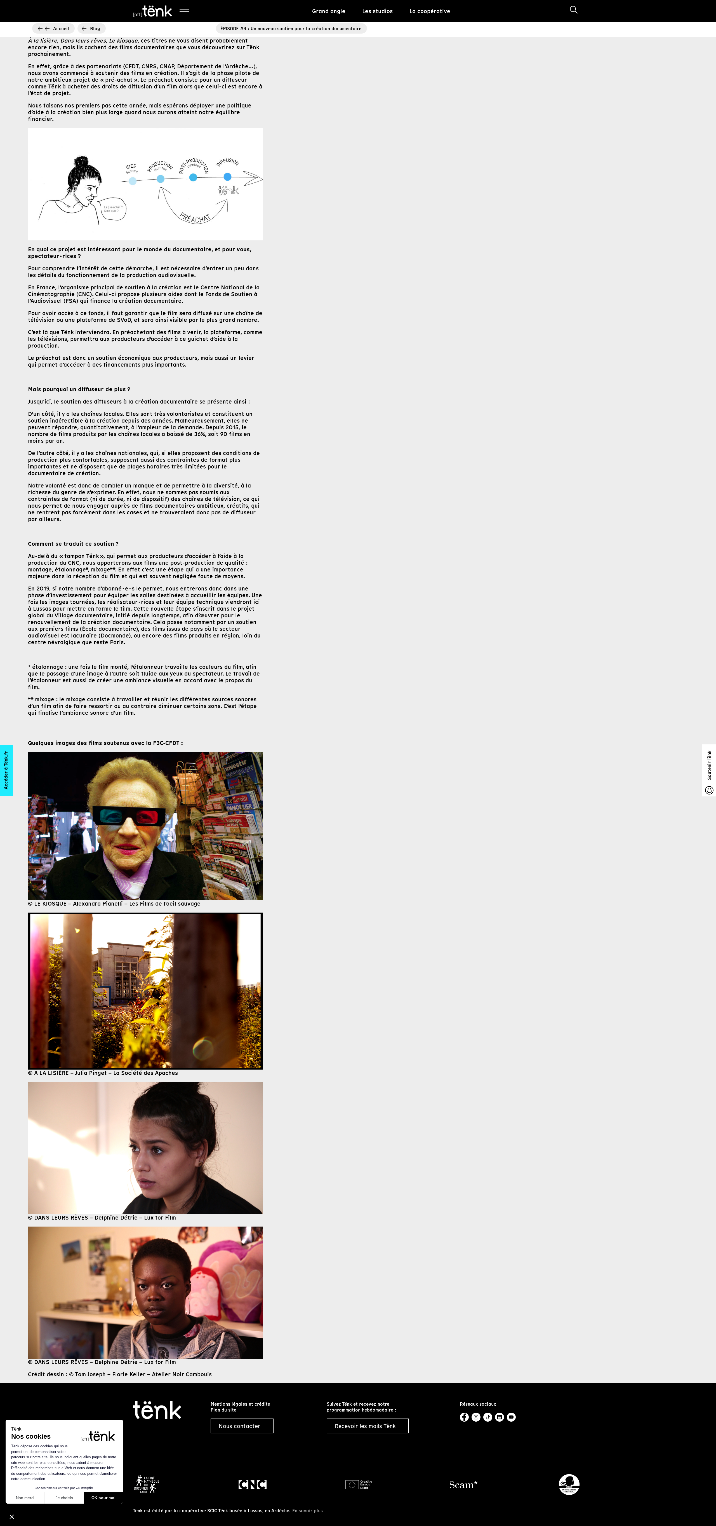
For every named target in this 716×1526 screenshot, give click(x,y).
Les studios (377, 11)
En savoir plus (307, 1511)
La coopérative (429, 11)
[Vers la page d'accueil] (157, 1410)
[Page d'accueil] (152, 11)
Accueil (61, 28)
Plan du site (223, 1410)
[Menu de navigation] (184, 11)
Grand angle (328, 11)
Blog (95, 28)
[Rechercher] (574, 10)
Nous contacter (239, 1426)
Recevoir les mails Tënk (365, 1426)
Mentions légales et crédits (240, 1404)
